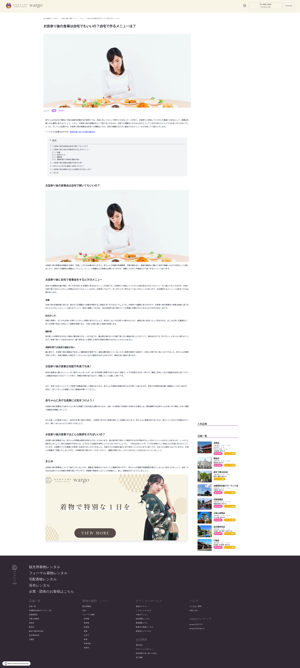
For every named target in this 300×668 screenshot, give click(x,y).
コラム (81, 18)
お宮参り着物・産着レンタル (69, 18)
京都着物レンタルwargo (52, 18)
